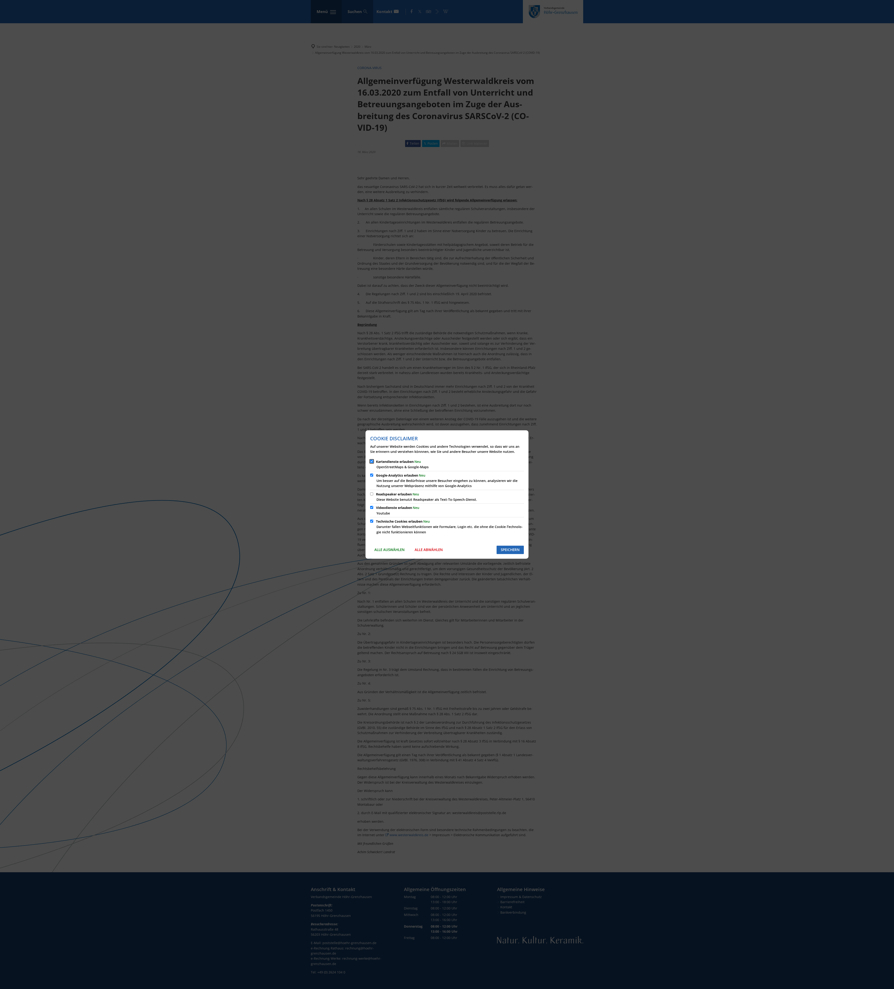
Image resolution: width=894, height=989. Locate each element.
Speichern (510, 549)
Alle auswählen (389, 549)
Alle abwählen (429, 549)
